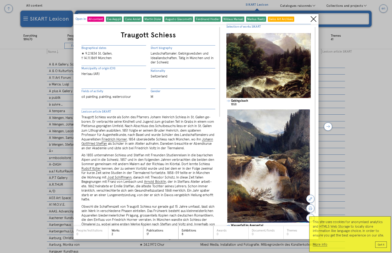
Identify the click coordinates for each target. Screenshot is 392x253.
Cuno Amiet (133, 19)
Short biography (161, 48)
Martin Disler (153, 19)
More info (320, 244)
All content (95, 19)
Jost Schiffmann (119, 177)
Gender (156, 91)
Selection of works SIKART (243, 26)
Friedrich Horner (114, 139)
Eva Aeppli (114, 19)
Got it (381, 244)
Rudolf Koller (91, 168)
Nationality (158, 71)
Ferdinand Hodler (208, 19)
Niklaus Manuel (233, 19)
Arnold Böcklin (155, 181)
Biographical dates (93, 48)
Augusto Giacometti (178, 19)
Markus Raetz (256, 19)
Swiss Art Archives (281, 19)
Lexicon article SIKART (96, 111)
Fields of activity (92, 91)
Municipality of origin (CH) (98, 68)
